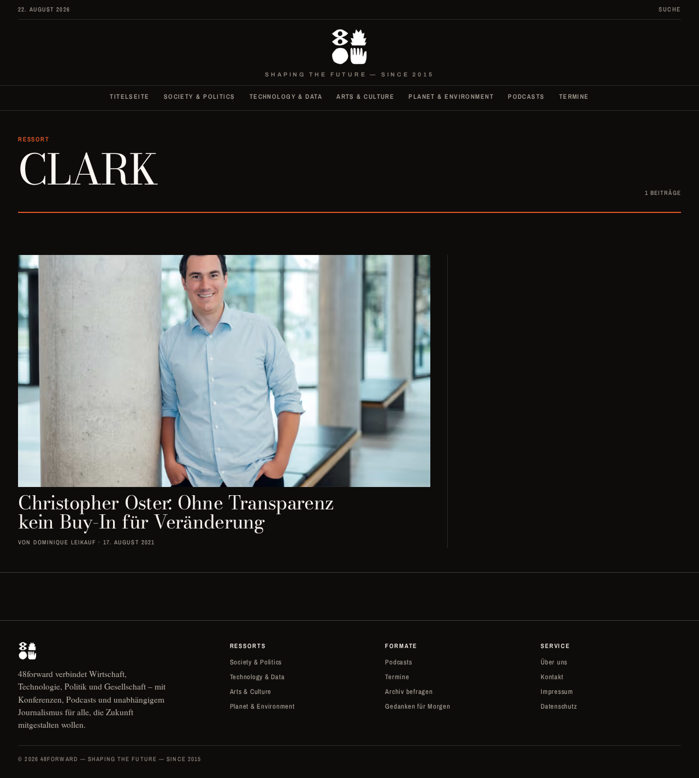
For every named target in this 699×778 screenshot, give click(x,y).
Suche (669, 9)
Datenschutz (559, 706)
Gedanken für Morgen (417, 706)
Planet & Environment (451, 96)
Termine (574, 96)
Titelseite (129, 96)
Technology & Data (286, 96)
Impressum (557, 691)
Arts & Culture (365, 96)
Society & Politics (199, 96)
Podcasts (526, 96)
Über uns (554, 662)
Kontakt (552, 676)
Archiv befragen (409, 691)
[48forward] (349, 47)
